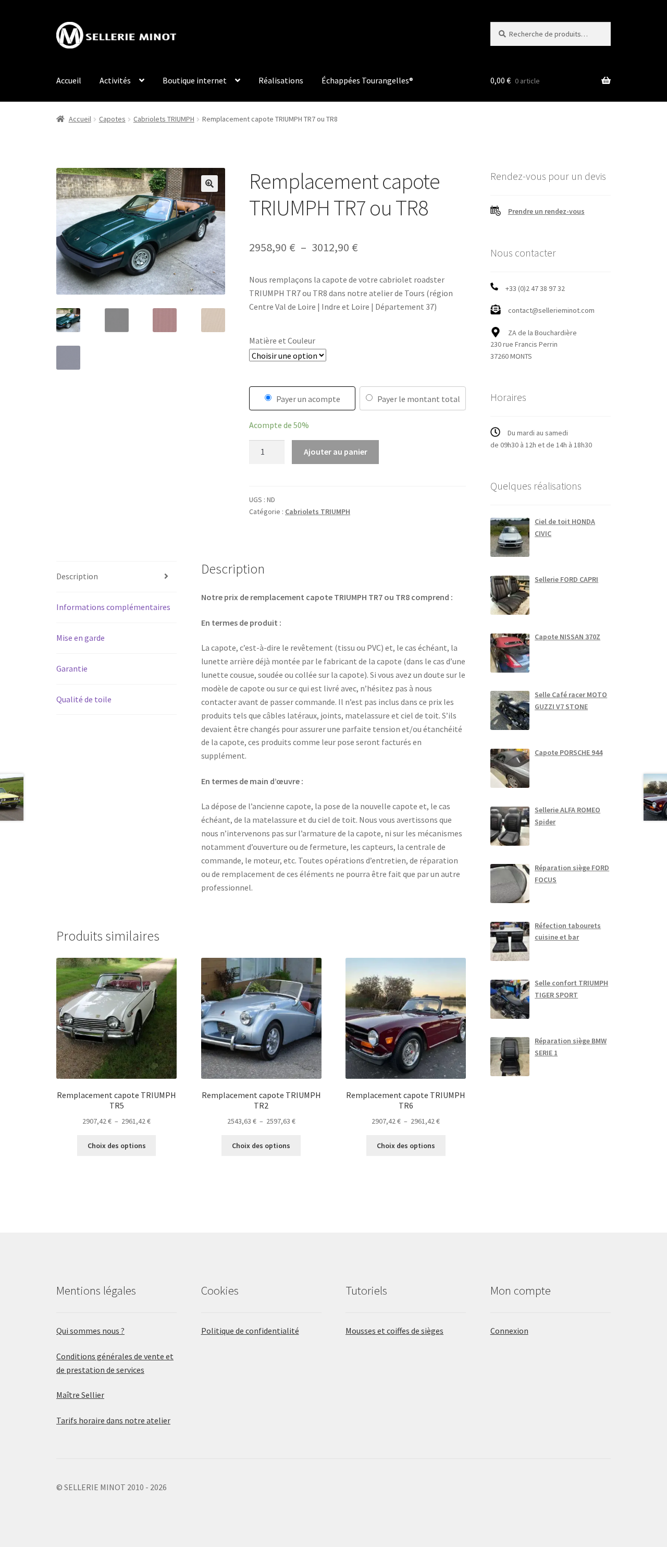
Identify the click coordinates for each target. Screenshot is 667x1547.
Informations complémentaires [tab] (113, 607)
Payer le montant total (418, 399)
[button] (209, 183)
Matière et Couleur (282, 340)
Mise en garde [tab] (80, 637)
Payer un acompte (308, 399)
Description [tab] (77, 576)
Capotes (112, 119)
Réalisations (280, 80)
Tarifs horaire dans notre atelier (113, 1420)
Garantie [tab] (72, 668)
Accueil (68, 80)
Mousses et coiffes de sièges (394, 1330)
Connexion (509, 1330)
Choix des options (117, 1145)
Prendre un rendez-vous (546, 211)
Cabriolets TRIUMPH (163, 119)
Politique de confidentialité (250, 1330)
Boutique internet (195, 80)
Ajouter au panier (335, 451)
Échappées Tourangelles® (367, 80)
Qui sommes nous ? (90, 1330)
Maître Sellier (80, 1395)
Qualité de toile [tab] (84, 699)
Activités (115, 80)
